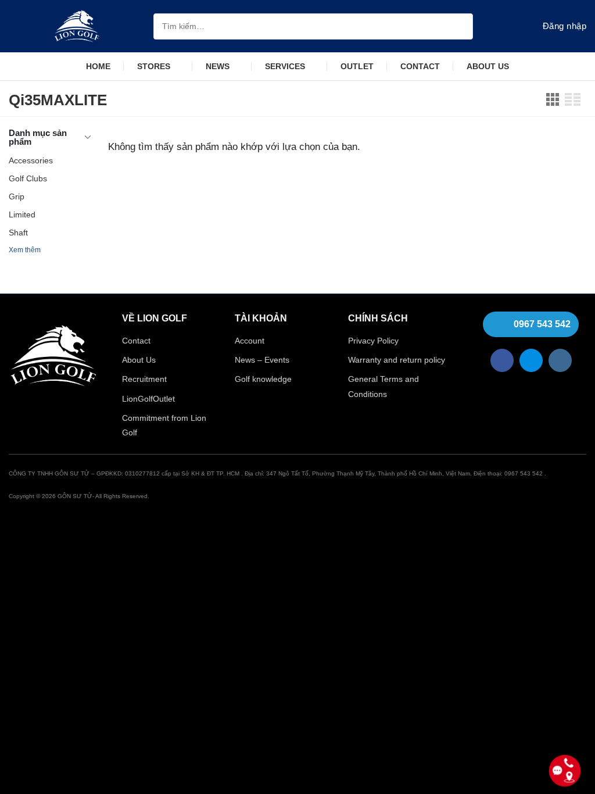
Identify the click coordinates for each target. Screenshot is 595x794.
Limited (22, 214)
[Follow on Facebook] (502, 360)
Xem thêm (25, 250)
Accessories (31, 160)
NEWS (218, 66)
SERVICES (285, 66)
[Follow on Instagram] (560, 360)
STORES (153, 66)
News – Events (262, 359)
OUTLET (357, 66)
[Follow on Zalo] (531, 360)
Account (249, 340)
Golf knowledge (263, 379)
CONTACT (420, 66)
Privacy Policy (373, 340)
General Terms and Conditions (383, 386)
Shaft (18, 232)
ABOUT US (488, 66)
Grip (16, 196)
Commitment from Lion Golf (164, 425)
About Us (139, 359)
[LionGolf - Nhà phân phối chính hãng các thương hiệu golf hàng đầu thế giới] (77, 26)
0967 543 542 (542, 324)
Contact (136, 340)
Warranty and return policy (396, 359)
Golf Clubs (28, 178)
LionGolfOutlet (148, 398)
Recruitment (144, 379)
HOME (98, 66)
